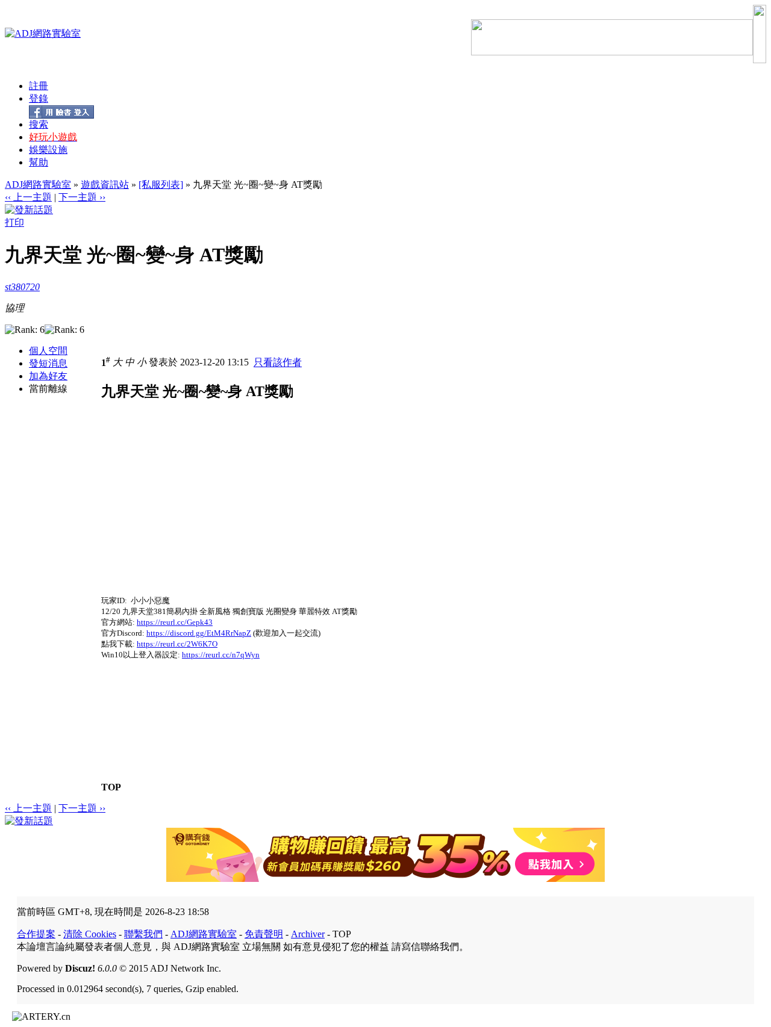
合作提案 (36, 934)
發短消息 (48, 363)
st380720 (22, 287)
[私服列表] (161, 184)
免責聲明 (264, 934)
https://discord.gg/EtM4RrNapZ (198, 633)
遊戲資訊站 (105, 184)
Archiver (308, 934)
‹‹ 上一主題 (28, 197)
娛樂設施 (48, 149)
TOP (111, 787)
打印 (14, 222)
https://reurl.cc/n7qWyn (221, 654)
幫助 (38, 162)
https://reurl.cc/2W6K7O (177, 643)
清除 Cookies (89, 934)
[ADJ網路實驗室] (43, 33)
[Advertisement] (202, 511)
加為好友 (48, 376)
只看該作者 (278, 363)
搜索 (38, 124)
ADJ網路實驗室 (38, 184)
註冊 (38, 86)
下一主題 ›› (81, 197)
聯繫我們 (143, 934)
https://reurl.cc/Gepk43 (175, 622)
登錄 (38, 98)
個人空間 (48, 351)
